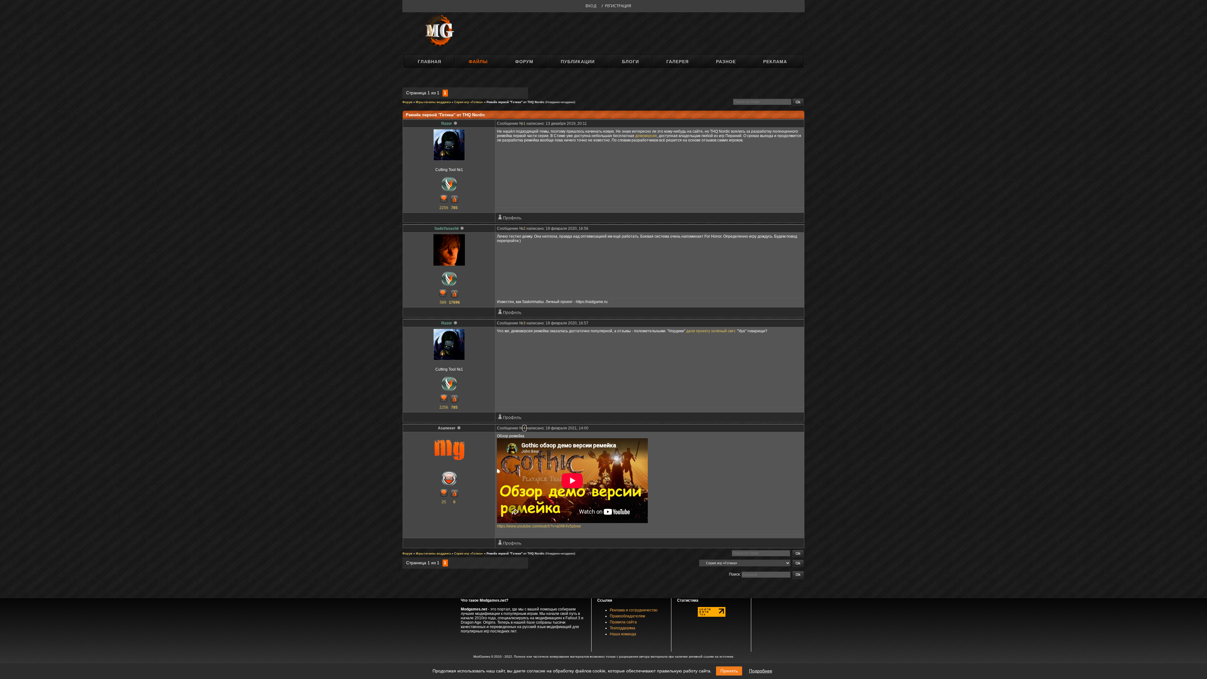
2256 (443, 208)
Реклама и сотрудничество (634, 610)
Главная (429, 61)
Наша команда (623, 634)
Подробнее (760, 670)
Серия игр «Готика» (468, 102)
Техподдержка (622, 628)
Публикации (578, 61)
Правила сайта (623, 622)
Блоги (630, 61)
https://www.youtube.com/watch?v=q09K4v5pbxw (539, 526)
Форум (524, 61)
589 (443, 302)
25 (444, 502)
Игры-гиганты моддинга (433, 102)
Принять (729, 670)
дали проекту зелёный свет (710, 331)
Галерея (677, 61)
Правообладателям (627, 616)
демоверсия (646, 136)
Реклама (775, 61)
